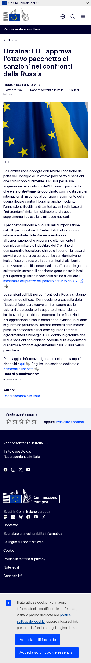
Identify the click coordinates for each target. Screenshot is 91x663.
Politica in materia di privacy (24, 559)
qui (22, 364)
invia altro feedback (70, 422)
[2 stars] (12, 421)
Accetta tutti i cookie (37, 639)
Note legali (11, 567)
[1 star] (9, 421)
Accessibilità (12, 576)
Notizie (12, 40)
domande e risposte (18, 369)
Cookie (8, 550)
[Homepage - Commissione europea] (16, 14)
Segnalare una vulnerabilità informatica (32, 533)
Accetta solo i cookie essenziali (46, 652)
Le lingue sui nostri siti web (23, 542)
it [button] (62, 16)
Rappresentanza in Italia (21, 396)
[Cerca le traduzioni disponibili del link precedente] (6, 286)
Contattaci (11, 525)
